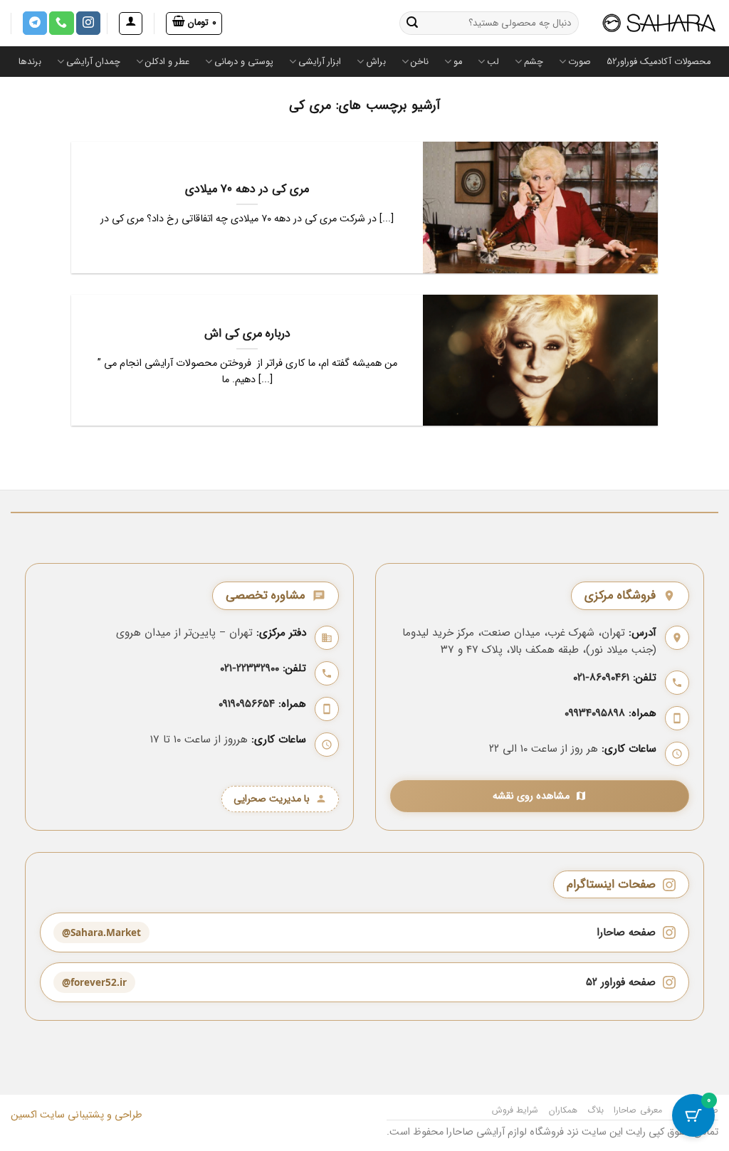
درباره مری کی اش (247, 334)
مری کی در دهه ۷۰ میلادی (247, 190)
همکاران (563, 1110)
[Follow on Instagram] (88, 23)
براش (376, 62)
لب (493, 62)
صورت (579, 62)
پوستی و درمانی (243, 62)
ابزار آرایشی (319, 62)
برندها (30, 62)
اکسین (24, 1115)
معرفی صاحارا (638, 1110)
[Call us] (61, 23)
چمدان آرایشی (93, 62)
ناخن (420, 62)
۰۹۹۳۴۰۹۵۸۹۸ (595, 713)
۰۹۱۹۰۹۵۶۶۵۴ (247, 704)
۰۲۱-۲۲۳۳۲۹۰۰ (249, 668)
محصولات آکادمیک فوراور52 (658, 62)
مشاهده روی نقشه (531, 796)
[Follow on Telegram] (35, 23)
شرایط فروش (515, 1110)
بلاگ (595, 1110)
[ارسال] (413, 23)
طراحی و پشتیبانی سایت (89, 1115)
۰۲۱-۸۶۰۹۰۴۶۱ (601, 677)
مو (457, 62)
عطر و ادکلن (167, 62)
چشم (533, 62)
